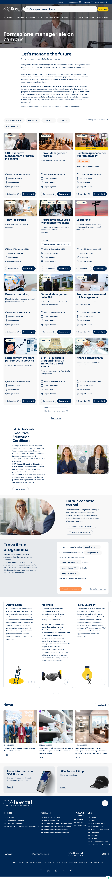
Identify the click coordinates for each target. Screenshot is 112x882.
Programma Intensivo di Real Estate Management (55, 372)
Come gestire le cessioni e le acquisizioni (88, 363)
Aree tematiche (32, 17)
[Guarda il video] (82, 459)
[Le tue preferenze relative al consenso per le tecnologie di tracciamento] (108, 878)
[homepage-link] (14, 9)
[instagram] (71, 871)
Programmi (19, 17)
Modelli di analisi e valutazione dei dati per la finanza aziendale (20, 300)
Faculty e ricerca (68, 17)
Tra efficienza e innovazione (87, 166)
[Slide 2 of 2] (58, 693)
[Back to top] (105, 803)
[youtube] (63, 871)
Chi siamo (8, 17)
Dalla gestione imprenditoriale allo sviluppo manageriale (54, 303)
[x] (48, 871)
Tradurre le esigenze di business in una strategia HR (90, 303)
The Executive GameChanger (53, 160)
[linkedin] (56, 871)
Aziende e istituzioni (50, 17)
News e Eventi (102, 17)
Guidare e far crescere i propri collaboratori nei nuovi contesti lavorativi (88, 227)
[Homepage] (18, 803)
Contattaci (103, 9)
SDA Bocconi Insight (85, 17)
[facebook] (41, 871)
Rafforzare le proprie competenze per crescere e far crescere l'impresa (55, 229)
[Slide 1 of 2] (53, 693)
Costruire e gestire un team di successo (17, 225)
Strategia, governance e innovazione (20, 365)
